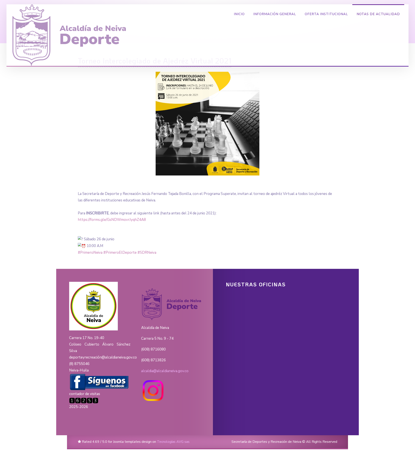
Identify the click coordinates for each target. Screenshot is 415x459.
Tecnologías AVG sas (173, 441)
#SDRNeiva (146, 252)
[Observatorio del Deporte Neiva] (70, 35)
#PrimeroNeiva (90, 252)
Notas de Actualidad (378, 14)
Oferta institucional (326, 14)
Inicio (239, 14)
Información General (274, 14)
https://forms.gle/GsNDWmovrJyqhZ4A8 (112, 219)
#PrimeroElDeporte (120, 252)
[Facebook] (99, 381)
